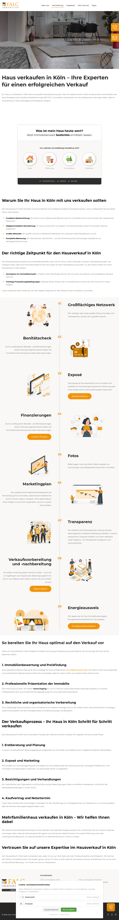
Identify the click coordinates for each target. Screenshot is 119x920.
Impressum (54, 914)
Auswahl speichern (51, 910)
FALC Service (83, 5)
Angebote (70, 5)
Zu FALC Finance (39, 437)
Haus (30, 168)
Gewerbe (89, 168)
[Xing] (115, 914)
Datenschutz (64, 914)
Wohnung (49, 168)
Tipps (94, 5)
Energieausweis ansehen (84, 626)
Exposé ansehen (80, 396)
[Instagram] (111, 914)
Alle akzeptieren (69, 910)
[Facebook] (107, 914)
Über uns (45, 5)
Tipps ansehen (40, 589)
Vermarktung (57, 5)
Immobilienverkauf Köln (77, 670)
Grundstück (69, 168)
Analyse (29, 904)
